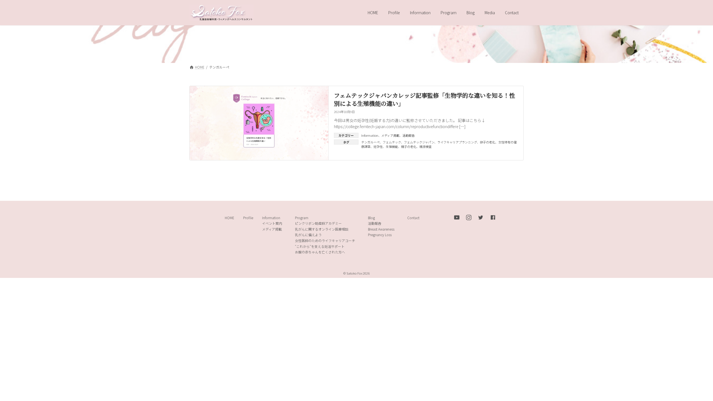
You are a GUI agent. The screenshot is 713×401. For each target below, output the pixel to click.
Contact (413, 217)
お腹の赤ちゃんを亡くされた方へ (320, 252)
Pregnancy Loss (380, 235)
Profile (248, 217)
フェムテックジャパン (419, 142)
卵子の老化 (487, 142)
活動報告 (408, 135)
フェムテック (392, 142)
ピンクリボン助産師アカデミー (318, 223)
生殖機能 (392, 146)
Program (301, 217)
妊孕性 (378, 146)
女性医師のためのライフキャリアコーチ (325, 240)
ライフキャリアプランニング (457, 142)
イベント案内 (272, 223)
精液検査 (425, 146)
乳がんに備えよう (308, 235)
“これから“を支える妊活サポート (320, 246)
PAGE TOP (693, 383)
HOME (229, 217)
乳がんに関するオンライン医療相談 (321, 229)
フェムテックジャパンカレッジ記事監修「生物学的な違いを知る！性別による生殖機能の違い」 (424, 99)
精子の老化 (408, 146)
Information (369, 135)
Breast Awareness (381, 229)
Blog (371, 217)
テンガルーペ (370, 142)
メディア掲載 (390, 135)
